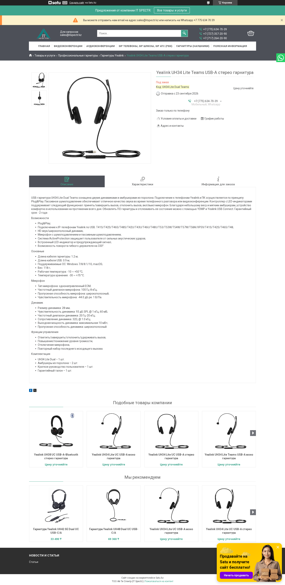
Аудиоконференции (100, 46)
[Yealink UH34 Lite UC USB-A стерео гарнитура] (171, 431)
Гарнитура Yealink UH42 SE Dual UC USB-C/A (56, 531)
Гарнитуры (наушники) (192, 46)
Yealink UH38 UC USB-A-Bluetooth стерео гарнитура (56, 456)
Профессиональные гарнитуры (78, 55)
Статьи (33, 561)
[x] (34, 391)
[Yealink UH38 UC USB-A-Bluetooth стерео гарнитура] (56, 431)
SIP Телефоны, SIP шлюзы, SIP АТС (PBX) (145, 46)
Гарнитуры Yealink (112, 55)
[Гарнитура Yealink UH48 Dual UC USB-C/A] (113, 506)
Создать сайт (76, 2)
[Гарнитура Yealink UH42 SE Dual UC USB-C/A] (56, 506)
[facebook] (30, 391)
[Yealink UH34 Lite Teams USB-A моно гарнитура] (229, 431)
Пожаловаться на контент (159, 581)
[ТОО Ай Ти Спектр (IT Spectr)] (44, 33)
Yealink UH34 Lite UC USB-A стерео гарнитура (171, 456)
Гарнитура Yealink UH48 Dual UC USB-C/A (113, 531)
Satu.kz (160, 577)
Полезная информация (230, 46)
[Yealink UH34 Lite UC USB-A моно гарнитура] (113, 431)
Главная (44, 46)
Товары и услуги (45, 55)
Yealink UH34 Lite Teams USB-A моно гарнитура (229, 456)
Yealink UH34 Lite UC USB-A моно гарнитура (113, 456)
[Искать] (184, 33)
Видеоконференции (68, 46)
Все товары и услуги (172, 10)
